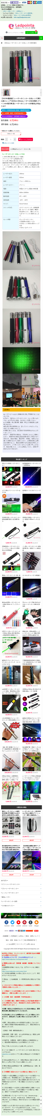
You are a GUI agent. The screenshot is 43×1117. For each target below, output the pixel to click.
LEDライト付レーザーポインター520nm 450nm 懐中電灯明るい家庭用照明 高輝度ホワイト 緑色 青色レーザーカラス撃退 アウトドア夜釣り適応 (11, 633)
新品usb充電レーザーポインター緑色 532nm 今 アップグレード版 (11, 604)
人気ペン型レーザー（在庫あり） (13, 11)
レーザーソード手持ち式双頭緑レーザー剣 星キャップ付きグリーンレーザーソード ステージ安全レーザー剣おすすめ (31, 778)
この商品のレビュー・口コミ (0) (20, 149)
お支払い (21, 936)
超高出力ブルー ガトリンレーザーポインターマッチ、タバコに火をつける (11, 662)
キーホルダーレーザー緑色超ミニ (31, 576)
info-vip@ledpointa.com (22, 17)
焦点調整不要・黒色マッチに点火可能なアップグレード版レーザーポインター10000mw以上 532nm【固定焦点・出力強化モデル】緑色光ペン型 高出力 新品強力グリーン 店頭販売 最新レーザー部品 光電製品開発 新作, (31, 749)
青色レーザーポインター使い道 (11, 575)
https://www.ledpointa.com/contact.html (14, 971)
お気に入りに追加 (9, 143)
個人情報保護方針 (30, 940)
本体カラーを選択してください (11, 130)
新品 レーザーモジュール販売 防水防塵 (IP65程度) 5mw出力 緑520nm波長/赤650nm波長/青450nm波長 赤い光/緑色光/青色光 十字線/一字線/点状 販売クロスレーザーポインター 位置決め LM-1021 (11, 813)
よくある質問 (10, 944)
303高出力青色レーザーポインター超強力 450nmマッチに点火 (31, 519)
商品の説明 (5, 149)
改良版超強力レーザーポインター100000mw (31, 464)
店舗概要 (5, 936)
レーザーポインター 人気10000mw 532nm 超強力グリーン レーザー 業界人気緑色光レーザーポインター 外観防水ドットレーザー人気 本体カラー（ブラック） (31, 813)
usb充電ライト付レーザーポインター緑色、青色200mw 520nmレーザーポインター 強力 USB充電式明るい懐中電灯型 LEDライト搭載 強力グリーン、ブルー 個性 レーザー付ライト (11, 691)
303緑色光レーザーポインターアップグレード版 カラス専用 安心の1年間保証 (11, 548)
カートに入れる (26, 139)
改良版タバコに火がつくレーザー (31, 491)
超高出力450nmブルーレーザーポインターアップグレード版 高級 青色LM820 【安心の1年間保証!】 (31, 720)
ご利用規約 (13, 936)
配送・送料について (32, 936)
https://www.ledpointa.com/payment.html (15, 959)
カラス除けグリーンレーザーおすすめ (11, 491)
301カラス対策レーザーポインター (11, 464)
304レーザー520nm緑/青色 (22, 15)
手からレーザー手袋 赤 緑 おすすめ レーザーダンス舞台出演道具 (31, 604)
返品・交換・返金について (14, 940)
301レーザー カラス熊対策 (23, 13)
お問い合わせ (31, 944)
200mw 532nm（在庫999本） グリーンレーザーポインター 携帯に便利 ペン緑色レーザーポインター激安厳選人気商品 (10, 778)
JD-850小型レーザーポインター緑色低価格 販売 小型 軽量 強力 (11, 519)
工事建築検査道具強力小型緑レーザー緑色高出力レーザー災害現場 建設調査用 (31, 662)
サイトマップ (20, 944)
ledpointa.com (6, 1054)
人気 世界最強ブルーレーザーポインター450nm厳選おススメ (11, 719)
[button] (2, 92)
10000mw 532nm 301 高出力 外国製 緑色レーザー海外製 (31, 690)
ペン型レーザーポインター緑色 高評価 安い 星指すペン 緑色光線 (31, 548)
